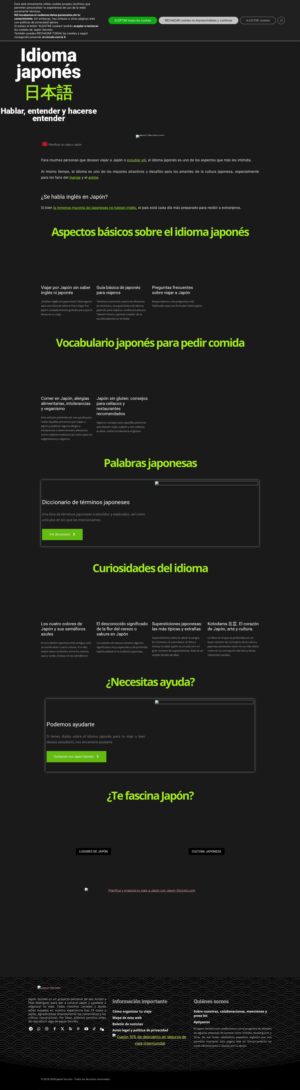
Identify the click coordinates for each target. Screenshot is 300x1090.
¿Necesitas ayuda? (150, 682)
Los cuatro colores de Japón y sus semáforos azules (63, 628)
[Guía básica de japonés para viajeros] (122, 265)
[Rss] (70, 1029)
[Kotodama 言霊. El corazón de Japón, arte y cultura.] (233, 602)
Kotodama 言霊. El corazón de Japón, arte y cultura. (233, 626)
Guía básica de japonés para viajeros (118, 290)
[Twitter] (63, 1029)
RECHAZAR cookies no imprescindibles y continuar (198, 20)
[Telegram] (31, 1029)
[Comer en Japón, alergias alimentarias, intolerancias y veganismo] (66, 376)
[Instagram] (47, 1029)
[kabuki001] (206, 845)
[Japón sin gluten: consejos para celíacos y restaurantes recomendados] (122, 376)
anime (93, 177)
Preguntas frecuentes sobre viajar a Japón (172, 290)
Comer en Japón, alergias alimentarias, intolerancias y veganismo (66, 403)
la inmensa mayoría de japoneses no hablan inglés (94, 208)
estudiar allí (136, 160)
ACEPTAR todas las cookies (132, 20)
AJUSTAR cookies (258, 20)
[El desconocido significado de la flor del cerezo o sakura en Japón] (122, 602)
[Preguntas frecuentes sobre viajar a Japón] (177, 265)
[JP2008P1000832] (93, 845)
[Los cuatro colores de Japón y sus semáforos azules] (66, 602)
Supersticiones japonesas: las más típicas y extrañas (177, 626)
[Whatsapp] (39, 1029)
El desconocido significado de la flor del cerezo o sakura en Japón (122, 628)
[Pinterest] (78, 1029)
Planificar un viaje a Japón (65, 144)
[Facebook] (55, 1029)
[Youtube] (86, 1029)
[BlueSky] (102, 1029)
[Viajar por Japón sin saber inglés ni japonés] (66, 265)
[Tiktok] (94, 1029)
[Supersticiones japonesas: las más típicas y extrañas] (177, 602)
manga (75, 177)
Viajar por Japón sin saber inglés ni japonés (65, 290)
